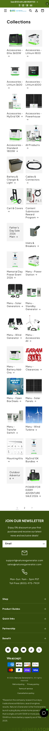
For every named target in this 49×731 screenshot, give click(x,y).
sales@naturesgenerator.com (24, 564)
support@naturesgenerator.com (24, 560)
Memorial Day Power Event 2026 (15, 274)
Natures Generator (23, 678)
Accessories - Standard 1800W (15, 147)
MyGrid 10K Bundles (32, 460)
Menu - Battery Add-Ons (14, 369)
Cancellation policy (25, 693)
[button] (5, 11)
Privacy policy (33, 684)
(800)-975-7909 (30, 583)
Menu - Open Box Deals (14, 399)
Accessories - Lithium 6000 (34, 83)
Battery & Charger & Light (13, 179)
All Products (33, 144)
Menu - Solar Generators (14, 305)
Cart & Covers (15, 208)
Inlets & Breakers (31, 244)
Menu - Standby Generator (32, 306)
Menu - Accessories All (33, 337)
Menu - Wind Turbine (33, 428)
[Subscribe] (43, 543)
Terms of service (26, 689)
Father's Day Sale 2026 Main (15, 232)
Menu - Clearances (32, 368)
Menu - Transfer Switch (11, 429)
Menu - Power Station (34, 273)
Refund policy (18, 684)
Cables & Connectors (33, 178)
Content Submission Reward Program (32, 213)
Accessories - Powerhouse (34, 115)
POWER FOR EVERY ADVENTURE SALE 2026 (33, 491)
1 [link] (17, 508)
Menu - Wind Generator (14, 336)
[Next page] (32, 508)
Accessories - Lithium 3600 (15, 83)
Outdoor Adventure (15, 475)
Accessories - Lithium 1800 (34, 51)
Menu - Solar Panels (33, 399)
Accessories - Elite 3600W (15, 51)
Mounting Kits (15, 458)
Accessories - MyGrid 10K (15, 115)
